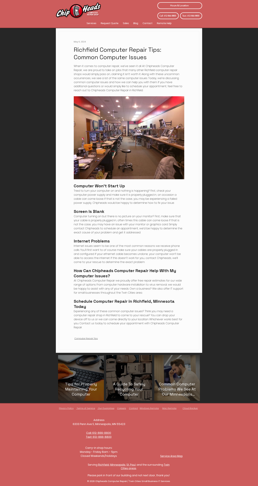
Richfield (103, 465)
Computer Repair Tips (86, 338)
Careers (121, 408)
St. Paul (131, 465)
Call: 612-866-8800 (98, 433)
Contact (133, 408)
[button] (91, 23)
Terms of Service (85, 408)
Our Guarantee (105, 408)
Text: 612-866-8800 (99, 437)
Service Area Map (171, 456)
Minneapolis (117, 465)
